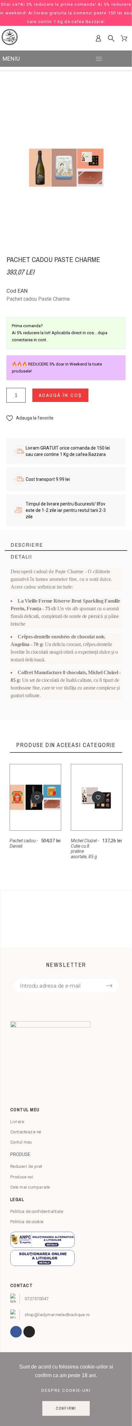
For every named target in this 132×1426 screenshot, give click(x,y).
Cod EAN (17, 291)
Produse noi (21, 1177)
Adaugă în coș (60, 395)
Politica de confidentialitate (36, 1211)
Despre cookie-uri (66, 1390)
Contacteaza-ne (25, 1131)
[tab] (66, 545)
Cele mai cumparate (30, 1187)
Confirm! (66, 1408)
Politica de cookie (27, 1221)
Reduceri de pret (26, 1166)
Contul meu (21, 1142)
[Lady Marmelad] (10, 38)
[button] (30, 418)
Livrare (17, 1121)
